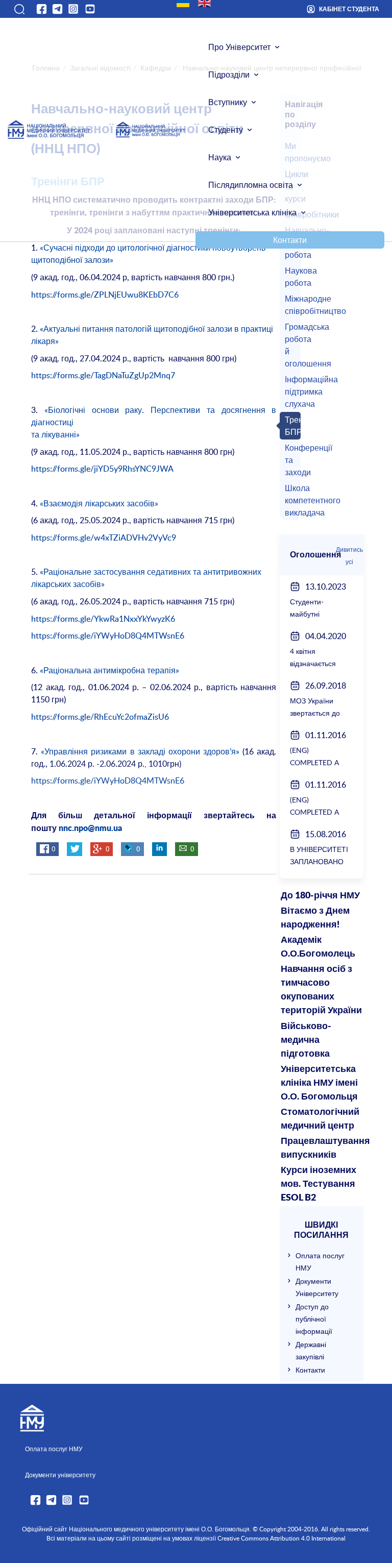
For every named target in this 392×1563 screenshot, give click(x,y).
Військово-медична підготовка (306, 1040)
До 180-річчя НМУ (320, 895)
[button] (19, 9)
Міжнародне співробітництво (291, 304)
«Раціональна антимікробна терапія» (109, 670)
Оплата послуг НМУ (54, 1449)
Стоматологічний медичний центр (320, 1119)
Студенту (225, 129)
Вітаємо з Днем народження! (315, 918)
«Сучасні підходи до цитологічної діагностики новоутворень (152, 247)
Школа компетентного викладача (291, 500)
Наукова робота (291, 276)
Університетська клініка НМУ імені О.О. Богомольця (319, 1083)
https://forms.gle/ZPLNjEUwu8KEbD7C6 (105, 294)
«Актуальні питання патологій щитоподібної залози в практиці (156, 328)
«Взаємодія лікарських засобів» (99, 503)
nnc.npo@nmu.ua (90, 828)
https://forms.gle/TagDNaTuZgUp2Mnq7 (103, 375)
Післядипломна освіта (250, 184)
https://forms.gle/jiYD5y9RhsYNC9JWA (102, 468)
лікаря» (45, 341)
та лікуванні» (55, 434)
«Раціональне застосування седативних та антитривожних (150, 571)
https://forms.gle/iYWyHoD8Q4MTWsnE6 (107, 635)
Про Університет (239, 47)
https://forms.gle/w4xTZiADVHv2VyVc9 (103, 537)
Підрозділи (229, 74)
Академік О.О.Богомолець (318, 947)
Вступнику (227, 102)
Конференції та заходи (291, 460)
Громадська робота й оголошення (291, 345)
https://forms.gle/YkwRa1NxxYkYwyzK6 (103, 618)
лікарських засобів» (68, 584)
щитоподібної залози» (72, 259)
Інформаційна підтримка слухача (291, 391)
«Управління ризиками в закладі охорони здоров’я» (140, 751)
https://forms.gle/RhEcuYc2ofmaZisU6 (100, 716)
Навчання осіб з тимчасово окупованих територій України (321, 990)
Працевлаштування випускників (322, 1148)
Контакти (290, 240)
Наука (219, 157)
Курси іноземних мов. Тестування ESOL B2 (318, 1184)
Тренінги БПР (291, 425)
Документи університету (60, 1475)
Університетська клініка (252, 212)
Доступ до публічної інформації (314, 1319)
